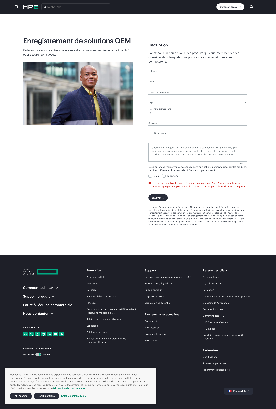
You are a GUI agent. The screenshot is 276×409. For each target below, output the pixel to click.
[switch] (37, 354)
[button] (16, 6)
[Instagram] (37, 334)
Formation (208, 289)
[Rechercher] (45, 7)
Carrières (91, 289)
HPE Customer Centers (215, 322)
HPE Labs (92, 302)
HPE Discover (152, 327)
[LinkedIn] (25, 334)
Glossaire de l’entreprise (216, 302)
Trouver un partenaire (214, 363)
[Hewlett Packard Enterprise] (30, 7)
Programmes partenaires (216, 369)
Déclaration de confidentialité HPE (176, 210)
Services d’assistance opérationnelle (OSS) (168, 277)
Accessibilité (93, 283)
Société (152, 119)
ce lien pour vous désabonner (222, 218)
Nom (150, 77)
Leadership (93, 325)
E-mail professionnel (158, 87)
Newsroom (151, 340)
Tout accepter (20, 396)
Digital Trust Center (213, 283)
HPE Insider (209, 328)
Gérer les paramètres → (74, 396)
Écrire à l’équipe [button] (47, 305)
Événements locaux (155, 334)
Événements (151, 321)
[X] (31, 334)
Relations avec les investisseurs (104, 319)
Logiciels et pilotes (155, 296)
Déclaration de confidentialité (69, 388)
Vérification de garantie (157, 302)
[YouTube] (55, 334)
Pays (150, 98)
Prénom (152, 67)
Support (36, 296)
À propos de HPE (96, 277)
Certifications (210, 356)
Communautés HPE (213, 315)
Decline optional (46, 396)
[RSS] (61, 334)
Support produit (153, 289)
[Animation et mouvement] (38, 354)
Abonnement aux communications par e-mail (227, 296)
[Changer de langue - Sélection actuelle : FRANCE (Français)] (251, 6)
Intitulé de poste (156, 129)
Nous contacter (211, 277)
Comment (38, 288)
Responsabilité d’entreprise (101, 296)
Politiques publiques (98, 332)
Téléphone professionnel (160, 109)
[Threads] (43, 334)
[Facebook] (49, 334)
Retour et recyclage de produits (162, 283)
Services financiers (213, 309)
